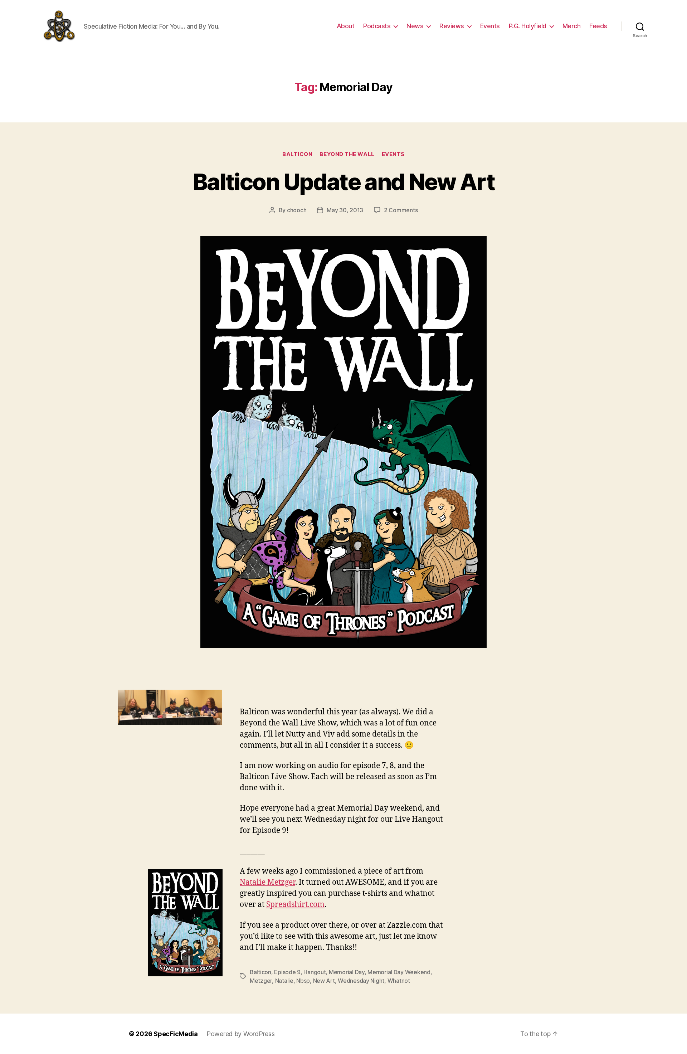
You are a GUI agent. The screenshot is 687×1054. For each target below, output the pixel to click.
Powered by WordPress (240, 1034)
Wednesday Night (361, 980)
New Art (324, 980)
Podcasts (376, 26)
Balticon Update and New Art (343, 181)
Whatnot (399, 980)
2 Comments (401, 210)
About (346, 26)
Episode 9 (287, 972)
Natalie (284, 980)
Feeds (598, 26)
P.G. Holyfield (527, 26)
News (414, 26)
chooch (296, 210)
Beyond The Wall (347, 154)
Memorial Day (347, 972)
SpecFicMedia (176, 1034)
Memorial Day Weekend (398, 972)
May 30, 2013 (345, 210)
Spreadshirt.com (295, 904)
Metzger (261, 980)
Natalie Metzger (267, 882)
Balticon (297, 154)
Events (490, 26)
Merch (571, 26)
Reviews (451, 26)
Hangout (314, 972)
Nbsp (303, 980)
